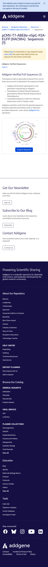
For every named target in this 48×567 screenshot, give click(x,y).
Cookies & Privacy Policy (22, 552)
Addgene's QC (34, 110)
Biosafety (6, 317)
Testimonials (7, 306)
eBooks (5, 470)
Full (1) (4, 67)
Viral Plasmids (8, 449)
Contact (6, 552)
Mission (5, 299)
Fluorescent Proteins (10, 439)
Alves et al (35, 27)
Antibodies (6, 392)
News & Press (8, 331)
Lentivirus (6, 417)
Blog (4, 466)
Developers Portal (9, 515)
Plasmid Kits (7, 399)
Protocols (6, 480)
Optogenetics (7, 442)
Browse (5, 27)
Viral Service (7, 360)
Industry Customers (10, 328)
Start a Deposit (8, 375)
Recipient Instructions (10, 335)
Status (32, 554)
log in (12, 52)
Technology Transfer (10, 338)
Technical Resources (10, 356)
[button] (44, 16)
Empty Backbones (9, 435)
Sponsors (6, 310)
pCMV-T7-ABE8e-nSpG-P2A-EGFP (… (16, 30)
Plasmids (6, 395)
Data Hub (6, 504)
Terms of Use (21, 554)
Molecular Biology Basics (12, 473)
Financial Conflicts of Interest (13, 313)
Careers (5, 324)
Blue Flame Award (9, 320)
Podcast (6, 477)
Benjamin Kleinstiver (19, 27)
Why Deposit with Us (10, 371)
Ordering (6, 353)
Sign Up (7, 203)
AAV (4, 413)
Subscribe (8, 225)
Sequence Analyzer (9, 507)
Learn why (8, 54)
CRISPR (5, 431)
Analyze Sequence (24, 150)
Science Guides (8, 484)
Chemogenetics (8, 428)
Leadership (7, 302)
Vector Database (9, 511)
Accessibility (7, 554)
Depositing (6, 349)
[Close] (43, 3)
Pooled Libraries (8, 402)
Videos (5, 487)
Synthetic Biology (9, 446)
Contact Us (8, 248)
